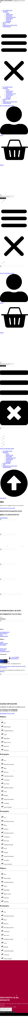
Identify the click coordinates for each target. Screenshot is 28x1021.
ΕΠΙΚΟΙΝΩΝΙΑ (7, 26)
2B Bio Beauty (9, 18)
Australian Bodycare (11, 17)
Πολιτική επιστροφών (5, 666)
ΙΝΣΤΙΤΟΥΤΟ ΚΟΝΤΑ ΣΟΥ (10, 25)
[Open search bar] (0, 195)
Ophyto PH (2, 650)
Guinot (7, 13)
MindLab (2, 671)
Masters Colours (4, 643)
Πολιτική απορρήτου (16, 666)
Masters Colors (9, 14)
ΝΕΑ (4, 24)
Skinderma (8, 21)
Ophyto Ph (8, 19)
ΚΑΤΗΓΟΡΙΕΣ (6, 22)
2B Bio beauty (3, 648)
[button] (14, 56)
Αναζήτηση (3, 198)
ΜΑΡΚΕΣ (5, 11)
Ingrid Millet (9, 15)
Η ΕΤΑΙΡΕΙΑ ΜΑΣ (7, 10)
